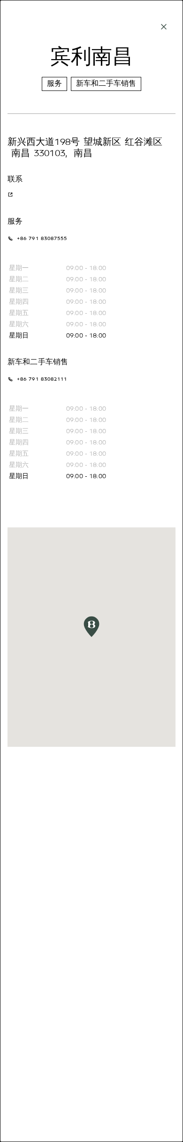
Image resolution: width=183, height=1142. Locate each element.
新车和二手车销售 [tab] (106, 83)
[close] (163, 26)
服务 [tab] (54, 83)
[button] (91, 626)
